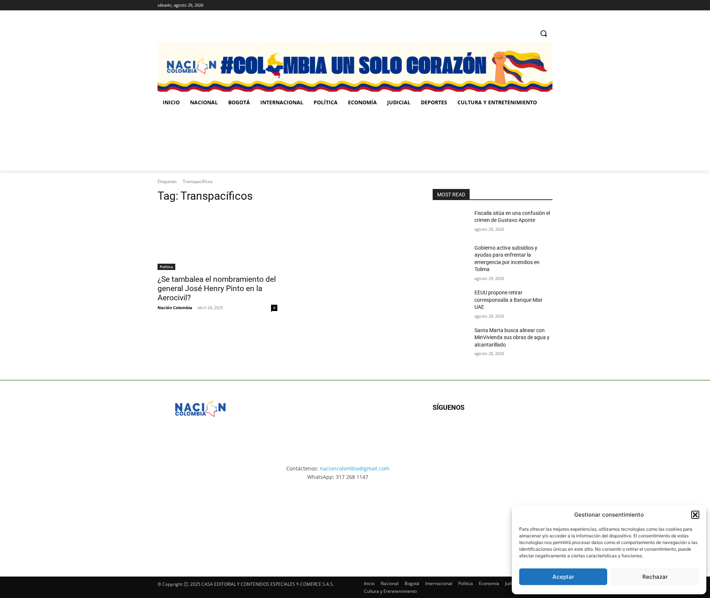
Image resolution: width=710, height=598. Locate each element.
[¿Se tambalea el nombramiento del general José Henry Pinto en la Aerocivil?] (217, 240)
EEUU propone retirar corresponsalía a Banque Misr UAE (508, 300)
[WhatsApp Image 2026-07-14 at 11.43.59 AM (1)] (301, 140)
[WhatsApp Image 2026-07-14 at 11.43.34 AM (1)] (402, 140)
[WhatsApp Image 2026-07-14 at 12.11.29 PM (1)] (201, 521)
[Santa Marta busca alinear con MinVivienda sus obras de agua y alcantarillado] (451, 339)
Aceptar (563, 576)
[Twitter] (548, 5)
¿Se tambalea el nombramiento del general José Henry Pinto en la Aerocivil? (217, 288)
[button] (695, 514)
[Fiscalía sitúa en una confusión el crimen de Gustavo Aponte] (451, 222)
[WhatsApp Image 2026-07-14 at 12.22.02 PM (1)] (508, 521)
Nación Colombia (175, 307)
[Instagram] (528, 5)
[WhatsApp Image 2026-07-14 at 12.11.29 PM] (201, 140)
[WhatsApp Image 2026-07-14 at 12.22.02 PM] (503, 140)
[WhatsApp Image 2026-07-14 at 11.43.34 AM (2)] (406, 521)
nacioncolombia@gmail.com (354, 468)
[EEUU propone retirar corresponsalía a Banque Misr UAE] (451, 301)
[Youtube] (513, 431)
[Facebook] (517, 5)
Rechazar (655, 576)
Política (166, 266)
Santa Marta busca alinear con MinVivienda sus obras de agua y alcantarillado (512, 337)
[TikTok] (538, 5)
